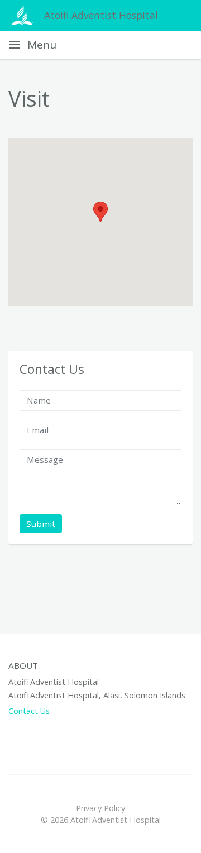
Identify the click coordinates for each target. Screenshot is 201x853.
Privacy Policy (100, 808)
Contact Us (29, 711)
